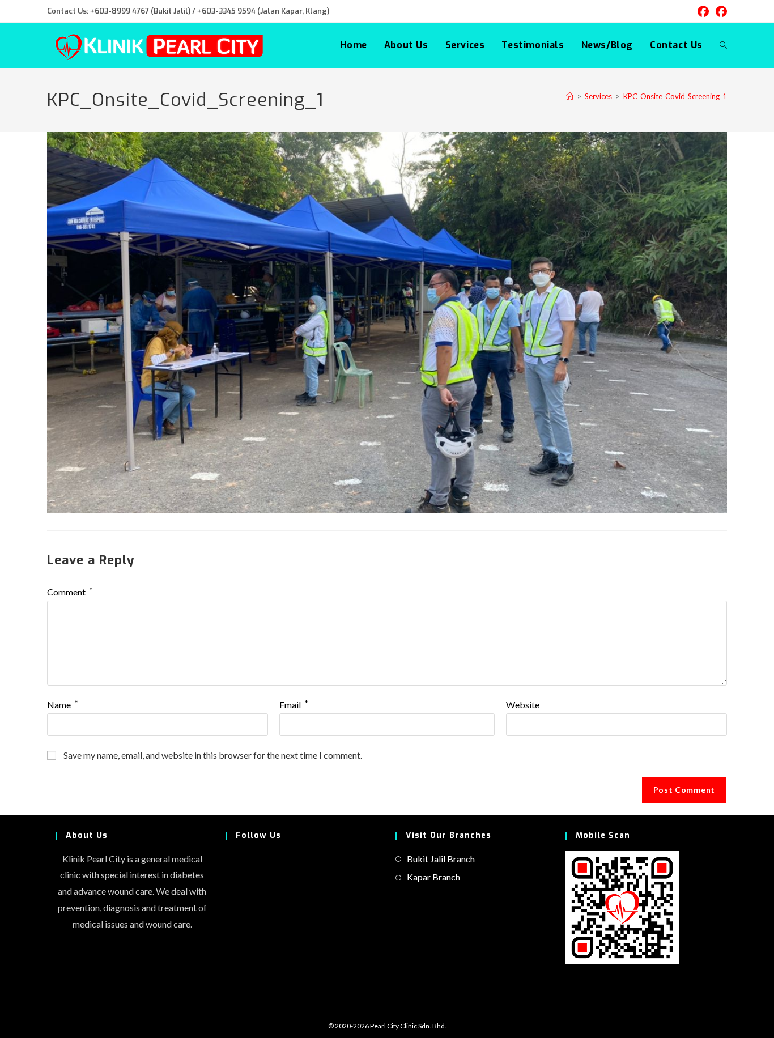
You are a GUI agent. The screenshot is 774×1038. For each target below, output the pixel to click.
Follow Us (258, 835)
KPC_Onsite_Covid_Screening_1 (675, 96)
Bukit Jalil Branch (441, 858)
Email (293, 704)
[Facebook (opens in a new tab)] (703, 12)
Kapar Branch (433, 876)
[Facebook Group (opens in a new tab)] (719, 12)
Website (522, 704)
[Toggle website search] (723, 45)
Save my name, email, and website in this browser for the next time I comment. (212, 755)
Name (62, 704)
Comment (70, 591)
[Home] (569, 96)
